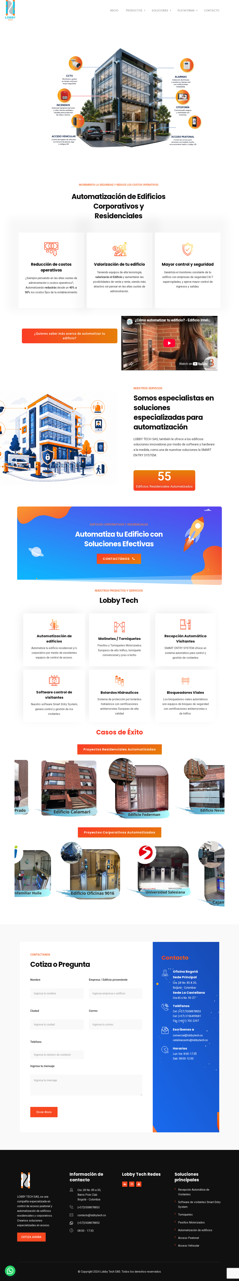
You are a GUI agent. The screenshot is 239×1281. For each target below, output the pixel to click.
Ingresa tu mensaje (42, 1066)
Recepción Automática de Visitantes (193, 1192)
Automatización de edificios (195, 1230)
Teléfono (35, 1042)
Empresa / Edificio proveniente (108, 979)
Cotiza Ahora (31, 1237)
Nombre (35, 979)
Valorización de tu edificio (119, 264)
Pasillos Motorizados (191, 1222)
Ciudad (34, 1010)
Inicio (114, 10)
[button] (10, 1271)
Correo (93, 1010)
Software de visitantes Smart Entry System (199, 1204)
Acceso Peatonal (188, 1238)
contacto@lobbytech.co (92, 1215)
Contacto (211, 10)
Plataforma (186, 10)
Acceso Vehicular (188, 1245)
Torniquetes (185, 1214)
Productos (134, 10)
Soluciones (160, 10)
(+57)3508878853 (89, 1207)
